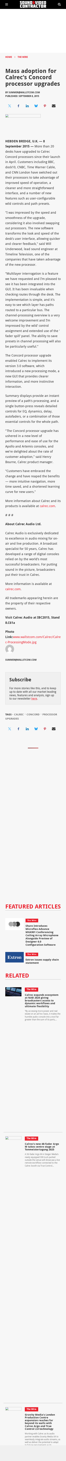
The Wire (23, 57)
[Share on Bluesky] (36, 105)
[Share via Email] (53, 105)
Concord (33, 714)
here (34, 698)
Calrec (19, 714)
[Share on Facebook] (18, 105)
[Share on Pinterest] (44, 105)
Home (8, 57)
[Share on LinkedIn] (27, 105)
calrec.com (47, 506)
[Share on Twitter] (9, 105)
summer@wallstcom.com (24, 92)
